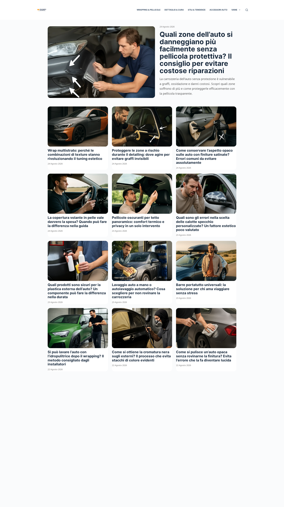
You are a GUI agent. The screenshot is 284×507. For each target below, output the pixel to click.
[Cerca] (247, 10)
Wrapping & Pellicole (148, 10)
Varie (234, 10)
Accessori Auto (218, 10)
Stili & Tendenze (196, 10)
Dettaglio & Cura (174, 10)
